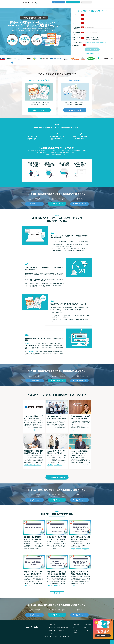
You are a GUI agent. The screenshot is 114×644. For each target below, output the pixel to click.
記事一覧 (58, 593)
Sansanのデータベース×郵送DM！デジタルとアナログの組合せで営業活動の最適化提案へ (56, 452)
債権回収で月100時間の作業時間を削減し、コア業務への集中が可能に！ (33, 452)
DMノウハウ (28, 550)
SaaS (61, 430)
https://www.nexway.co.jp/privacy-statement (95, 42)
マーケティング (58, 464)
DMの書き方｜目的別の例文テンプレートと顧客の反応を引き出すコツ (56, 538)
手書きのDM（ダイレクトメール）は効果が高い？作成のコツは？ (33, 573)
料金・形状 (52, 6)
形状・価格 (76, 624)
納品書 (50, 585)
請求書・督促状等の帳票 (93, 39)
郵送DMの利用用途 (76, 38)
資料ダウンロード (74, 2)
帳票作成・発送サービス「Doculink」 (57, 630)
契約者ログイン (87, 2)
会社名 (74, 15)
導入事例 (63, 6)
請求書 (32, 429)
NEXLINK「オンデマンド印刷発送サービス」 (59, 627)
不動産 (38, 429)
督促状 (55, 430)
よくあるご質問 (75, 6)
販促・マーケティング (92, 37)
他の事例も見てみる (56, 477)
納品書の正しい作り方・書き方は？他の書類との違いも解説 (56, 573)
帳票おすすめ (86, 549)
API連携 (27, 344)
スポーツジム (86, 430)
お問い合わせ (59, 2)
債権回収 (38, 464)
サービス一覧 (28, 6)
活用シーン (41, 6)
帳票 (27, 429)
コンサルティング (85, 464)
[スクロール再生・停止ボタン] (12, 63)
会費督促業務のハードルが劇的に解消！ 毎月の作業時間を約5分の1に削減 (80, 417)
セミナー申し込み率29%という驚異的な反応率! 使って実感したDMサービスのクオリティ (80, 452)
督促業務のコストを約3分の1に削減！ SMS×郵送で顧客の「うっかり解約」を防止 (56, 417)
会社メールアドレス (76, 33)
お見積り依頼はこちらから (92, 53)
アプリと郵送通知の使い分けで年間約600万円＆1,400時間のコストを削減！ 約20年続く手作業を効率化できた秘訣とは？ (33, 417)
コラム (87, 6)
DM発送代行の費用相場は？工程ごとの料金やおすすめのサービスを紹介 (33, 538)
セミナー (76, 632)
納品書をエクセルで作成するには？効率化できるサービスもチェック (80, 573)
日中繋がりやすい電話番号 (76, 28)
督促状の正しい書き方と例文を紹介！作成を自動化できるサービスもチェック (80, 538)
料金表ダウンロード (80, 204)
